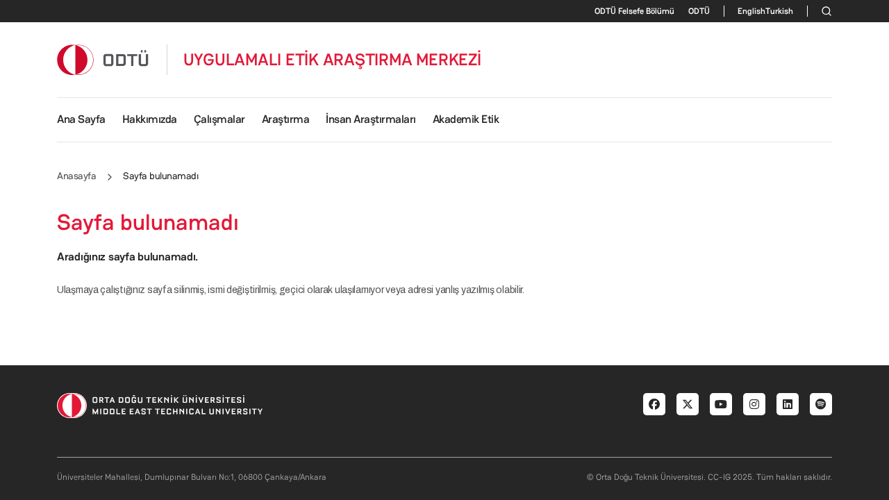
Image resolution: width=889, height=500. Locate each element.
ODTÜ (699, 11)
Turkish (779, 11)
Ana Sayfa (81, 119)
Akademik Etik (466, 119)
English (751, 11)
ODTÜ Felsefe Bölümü (634, 11)
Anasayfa (76, 175)
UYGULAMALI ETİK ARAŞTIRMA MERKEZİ (332, 59)
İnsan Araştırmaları (371, 119)
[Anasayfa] (103, 59)
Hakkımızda (149, 119)
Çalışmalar (219, 119)
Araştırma (286, 119)
